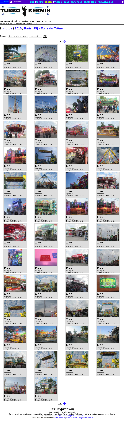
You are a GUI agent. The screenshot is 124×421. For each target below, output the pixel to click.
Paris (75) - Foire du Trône (43, 28)
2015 (18, 28)
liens (93, 2)
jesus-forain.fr (59, 418)
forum (39, 2)
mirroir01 (57, 416)
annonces (76, 2)
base (66, 2)
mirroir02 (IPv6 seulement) (73, 416)
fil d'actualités (105, 2)
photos (49, 2)
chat (86, 2)
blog (32, 2)
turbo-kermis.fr (71, 418)
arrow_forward (64, 42)
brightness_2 (122, 1)
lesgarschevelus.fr (86, 418)
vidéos (58, 2)
